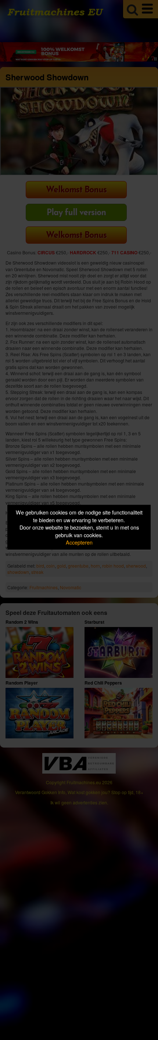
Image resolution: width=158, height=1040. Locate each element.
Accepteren (79, 542)
